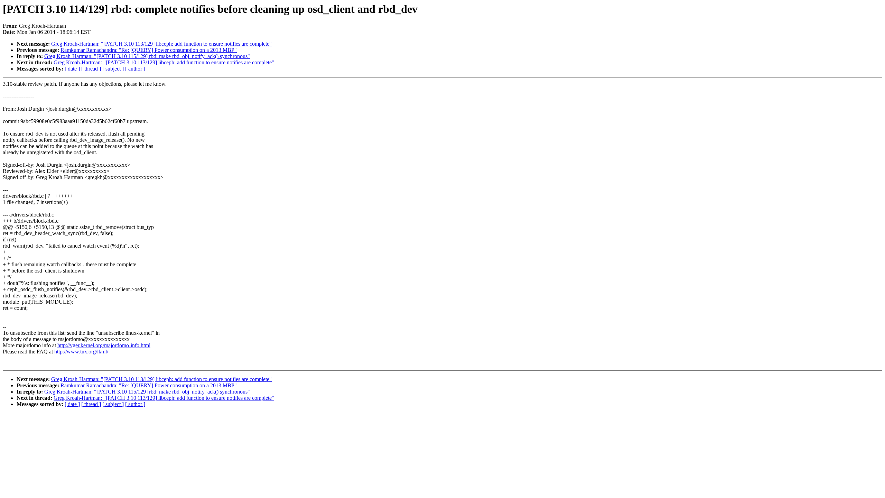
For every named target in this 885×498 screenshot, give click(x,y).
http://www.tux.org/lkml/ (81, 351)
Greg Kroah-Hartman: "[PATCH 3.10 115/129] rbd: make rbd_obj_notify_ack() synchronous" (147, 56)
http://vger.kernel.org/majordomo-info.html (103, 345)
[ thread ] (91, 69)
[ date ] (72, 69)
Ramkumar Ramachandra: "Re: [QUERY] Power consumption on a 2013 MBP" (148, 50)
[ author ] (135, 69)
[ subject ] (113, 69)
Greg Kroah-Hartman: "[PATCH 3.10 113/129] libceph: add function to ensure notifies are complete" (161, 44)
